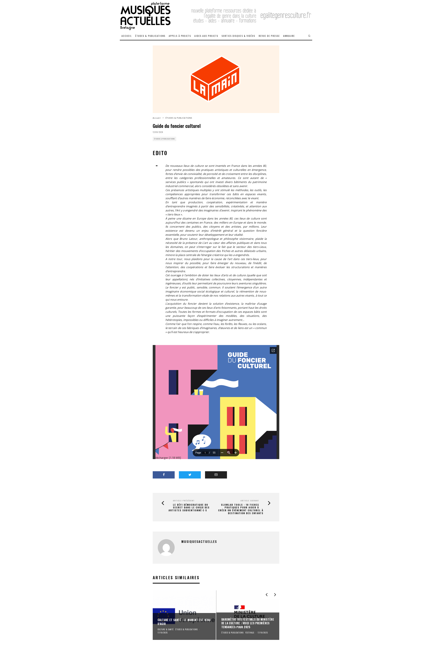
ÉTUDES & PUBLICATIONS (150, 36)
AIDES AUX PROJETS (206, 36)
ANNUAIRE (289, 36)
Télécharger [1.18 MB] (167, 458)
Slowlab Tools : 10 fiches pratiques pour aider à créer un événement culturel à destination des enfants (240, 509)
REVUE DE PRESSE (269, 36)
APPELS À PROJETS (180, 36)
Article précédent (184, 500)
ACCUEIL (127, 36)
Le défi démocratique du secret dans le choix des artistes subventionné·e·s (189, 507)
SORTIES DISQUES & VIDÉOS (238, 36)
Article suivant (250, 500)
